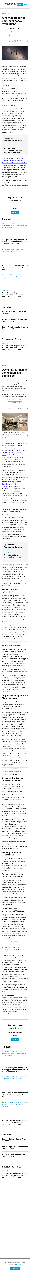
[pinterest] (18, 41)
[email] (21, 41)
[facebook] (9, 41)
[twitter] (15, 41)
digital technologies (8, 445)
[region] (15, 1265)
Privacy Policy (17, 1264)
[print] (27, 41)
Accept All (15, 1268)
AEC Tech (4, 365)
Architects (5, 13)
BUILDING (8, 113)
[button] (3, 4)
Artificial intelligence (9, 443)
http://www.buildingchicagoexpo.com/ (15, 185)
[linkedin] (12, 41)
